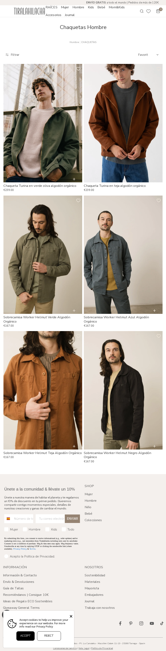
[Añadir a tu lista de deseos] (78, 69)
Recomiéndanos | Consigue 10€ (26, 595)
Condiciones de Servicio (65, 648)
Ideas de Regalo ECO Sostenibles (27, 601)
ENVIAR (72, 519)
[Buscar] (139, 11)
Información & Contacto (20, 575)
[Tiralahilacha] (29, 11)
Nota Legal (84, 648)
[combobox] (8, 518)
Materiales (92, 582)
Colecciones (93, 520)
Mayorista (92, 588)
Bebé (88, 513)
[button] (65, 7)
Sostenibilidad (95, 575)
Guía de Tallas (13, 588)
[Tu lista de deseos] (148, 11)
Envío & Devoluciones (18, 582)
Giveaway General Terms (21, 608)
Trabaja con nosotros (100, 608)
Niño (88, 507)
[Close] (71, 616)
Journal (90, 601)
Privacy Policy (20, 549)
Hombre (74, 42)
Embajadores (94, 595)
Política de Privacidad (102, 648)
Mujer (89, 494)
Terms (32, 549)
